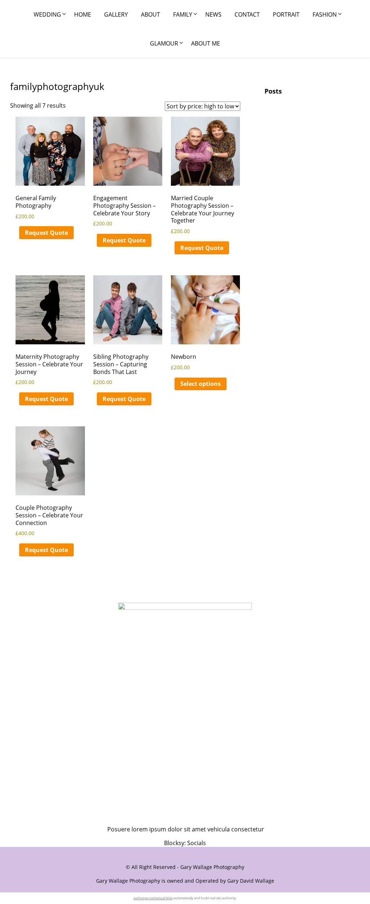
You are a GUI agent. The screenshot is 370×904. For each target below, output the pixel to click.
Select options (200, 384)
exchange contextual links (153, 898)
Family (182, 14)
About (150, 14)
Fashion (325, 14)
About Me (205, 43)
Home (82, 14)
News (213, 14)
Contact (247, 14)
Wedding (47, 14)
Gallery (116, 14)
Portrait (286, 14)
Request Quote (46, 233)
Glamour (164, 43)
